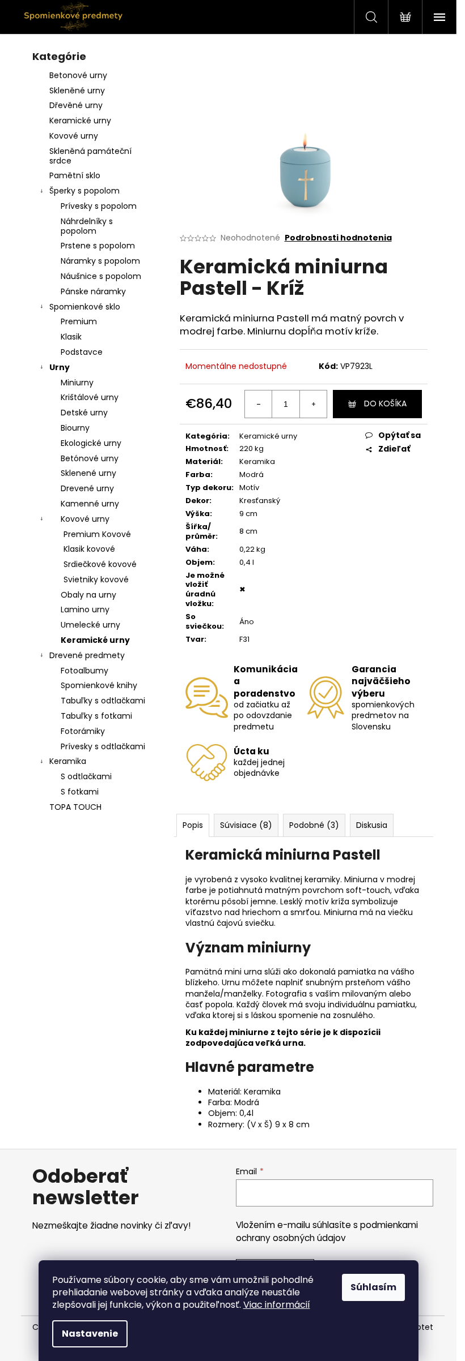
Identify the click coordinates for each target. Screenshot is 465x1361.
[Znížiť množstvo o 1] (258, 404)
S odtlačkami (86, 776)
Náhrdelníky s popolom (87, 226)
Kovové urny (73, 135)
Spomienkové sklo (84, 306)
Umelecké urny (90, 624)
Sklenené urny (88, 473)
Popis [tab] (193, 825)
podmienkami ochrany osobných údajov (327, 1231)
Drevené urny (87, 488)
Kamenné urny (90, 503)
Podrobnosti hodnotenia (338, 238)
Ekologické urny (91, 443)
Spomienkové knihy (99, 685)
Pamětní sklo (74, 175)
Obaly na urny (88, 594)
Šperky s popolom (84, 190)
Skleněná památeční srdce (90, 155)
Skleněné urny (77, 90)
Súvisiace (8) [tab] (246, 825)
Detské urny (84, 412)
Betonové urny (78, 75)
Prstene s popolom (98, 245)
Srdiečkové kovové (100, 564)
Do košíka (385, 403)
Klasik (71, 336)
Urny (59, 367)
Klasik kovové (89, 549)
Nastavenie (90, 1333)
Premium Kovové (97, 534)
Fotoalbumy (84, 670)
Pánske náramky (93, 291)
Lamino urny (85, 609)
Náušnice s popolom (101, 276)
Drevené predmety (87, 655)
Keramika (67, 761)
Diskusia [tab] (371, 825)
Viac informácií (276, 1304)
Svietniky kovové (96, 579)
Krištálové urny (90, 397)
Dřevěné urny (76, 105)
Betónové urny (90, 458)
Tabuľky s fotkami (96, 716)
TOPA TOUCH (75, 807)
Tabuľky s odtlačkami (103, 700)
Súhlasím (373, 1287)
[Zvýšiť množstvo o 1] (313, 404)
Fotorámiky (83, 731)
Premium (79, 321)
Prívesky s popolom (99, 206)
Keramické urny (80, 120)
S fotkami (80, 791)
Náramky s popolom (100, 261)
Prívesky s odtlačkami (103, 746)
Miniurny (77, 382)
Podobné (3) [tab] (314, 825)
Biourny (75, 427)
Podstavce (82, 352)
